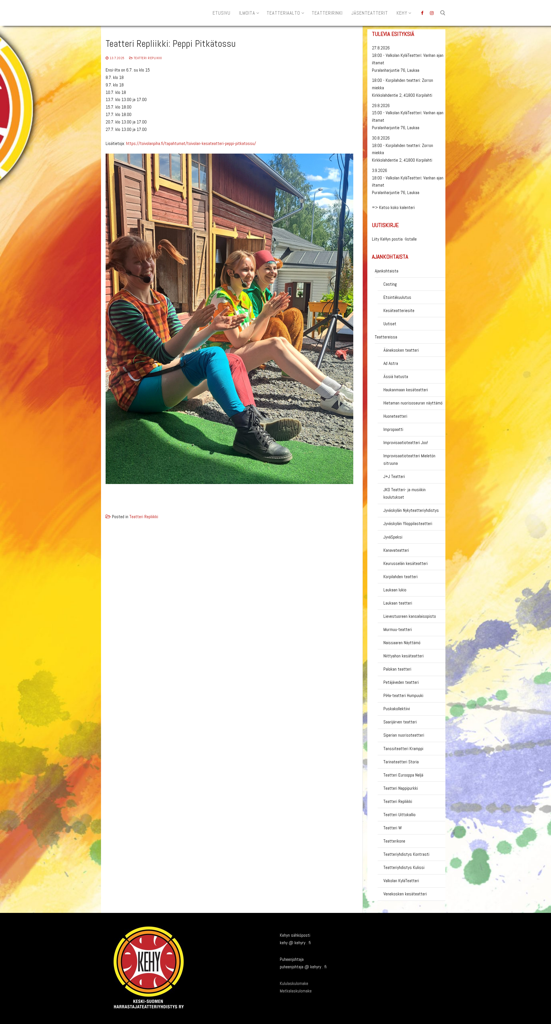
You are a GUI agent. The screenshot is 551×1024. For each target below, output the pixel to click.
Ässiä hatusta (395, 376)
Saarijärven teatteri (400, 722)
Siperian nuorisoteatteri (403, 735)
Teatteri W (392, 828)
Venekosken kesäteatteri (405, 894)
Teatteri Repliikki (147, 58)
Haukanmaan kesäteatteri (405, 390)
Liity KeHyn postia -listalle (394, 239)
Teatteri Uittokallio (399, 815)
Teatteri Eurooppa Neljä (403, 775)
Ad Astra (390, 363)
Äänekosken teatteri (401, 350)
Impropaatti (393, 429)
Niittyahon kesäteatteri (403, 656)
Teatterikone (394, 841)
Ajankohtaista (386, 271)
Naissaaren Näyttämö (401, 643)
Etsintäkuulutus (397, 297)
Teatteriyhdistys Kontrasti (406, 854)
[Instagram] (432, 13)
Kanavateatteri (396, 550)
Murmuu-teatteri (397, 629)
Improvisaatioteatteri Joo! (405, 443)
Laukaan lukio (394, 590)
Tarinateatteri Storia (401, 762)
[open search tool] (442, 13)
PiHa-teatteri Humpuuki (403, 695)
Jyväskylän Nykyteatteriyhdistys (411, 510)
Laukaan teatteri (397, 603)
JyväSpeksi (392, 537)
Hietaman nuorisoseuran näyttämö (413, 403)
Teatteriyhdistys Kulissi (403, 867)
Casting (390, 284)
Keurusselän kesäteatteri (405, 563)
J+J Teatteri (394, 476)
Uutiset (389, 324)
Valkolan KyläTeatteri (401, 881)
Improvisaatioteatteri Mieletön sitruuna (409, 459)
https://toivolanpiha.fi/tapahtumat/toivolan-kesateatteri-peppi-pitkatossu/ (191, 143)
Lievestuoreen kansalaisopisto (409, 616)
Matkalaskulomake (296, 991)
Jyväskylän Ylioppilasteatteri (407, 523)
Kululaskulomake (294, 983)
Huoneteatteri (395, 416)
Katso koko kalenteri (397, 207)
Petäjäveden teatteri (401, 682)
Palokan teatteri (397, 669)
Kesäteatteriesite (398, 310)
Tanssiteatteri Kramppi (403, 749)
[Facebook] (422, 13)
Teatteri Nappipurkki (400, 788)
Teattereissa (386, 337)
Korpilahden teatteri (400, 577)
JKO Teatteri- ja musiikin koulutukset (404, 493)
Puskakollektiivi (396, 709)
